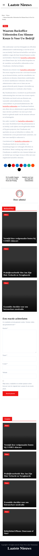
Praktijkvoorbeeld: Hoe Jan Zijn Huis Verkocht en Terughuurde (17, 273)
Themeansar (34, 545)
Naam (5, 355)
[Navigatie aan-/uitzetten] (3, 5)
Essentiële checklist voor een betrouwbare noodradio (15, 308)
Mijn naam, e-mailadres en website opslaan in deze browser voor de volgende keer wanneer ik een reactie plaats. (18, 386)
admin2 (22, 200)
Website (5, 372)
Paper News (23, 545)
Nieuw (5, 26)
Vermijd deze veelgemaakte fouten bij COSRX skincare (18, 446)
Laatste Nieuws (20, 5)
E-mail (5, 364)
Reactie (5, 328)
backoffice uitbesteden (28, 58)
